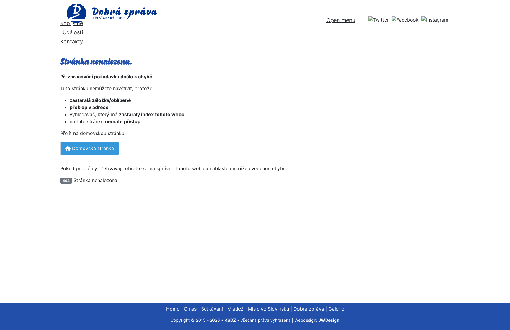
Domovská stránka (92, 148)
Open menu (340, 20)
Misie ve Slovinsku (268, 309)
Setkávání (212, 309)
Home (172, 309)
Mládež (235, 309)
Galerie (336, 309)
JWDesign (328, 320)
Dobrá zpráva (308, 309)
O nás (190, 309)
